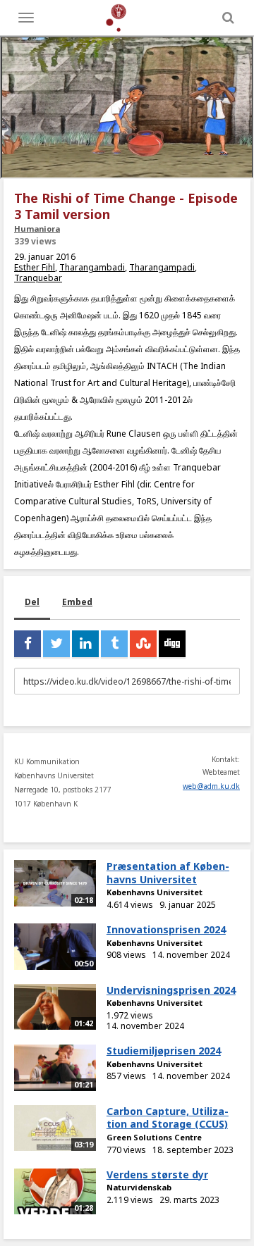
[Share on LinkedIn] (85, 643)
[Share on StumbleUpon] (143, 643)
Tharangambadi (92, 267)
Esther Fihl (34, 267)
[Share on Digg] (172, 643)
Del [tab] (32, 602)
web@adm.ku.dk (211, 786)
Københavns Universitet (154, 892)
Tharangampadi (162, 267)
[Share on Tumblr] (114, 643)
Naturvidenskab (139, 1187)
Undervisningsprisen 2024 (171, 990)
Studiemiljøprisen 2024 (164, 1050)
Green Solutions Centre (154, 1137)
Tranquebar (38, 278)
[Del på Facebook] (27, 643)
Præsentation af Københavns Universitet (168, 872)
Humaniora (37, 228)
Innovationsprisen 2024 (166, 929)
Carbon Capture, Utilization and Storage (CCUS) (168, 1117)
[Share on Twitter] (56, 643)
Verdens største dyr (157, 1174)
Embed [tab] (77, 602)
